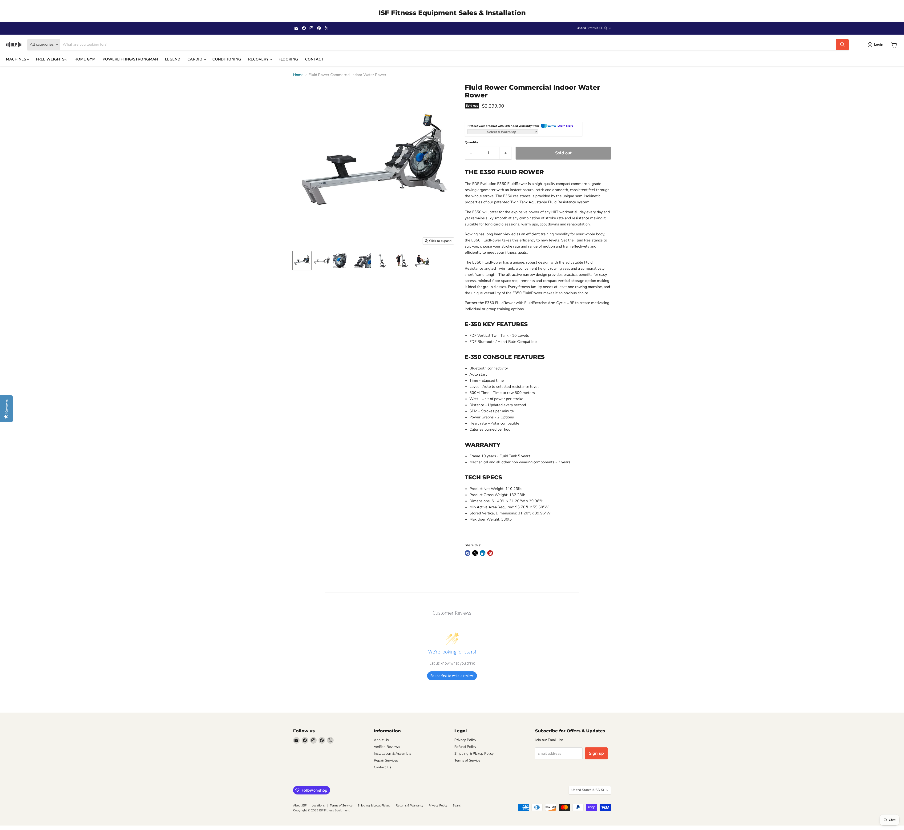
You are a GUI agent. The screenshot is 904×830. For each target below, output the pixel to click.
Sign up (596, 753)
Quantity (471, 142)
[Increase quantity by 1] (506, 153)
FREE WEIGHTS (50, 59)
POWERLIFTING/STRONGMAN (130, 59)
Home (298, 75)
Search (457, 805)
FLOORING (288, 59)
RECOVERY (259, 59)
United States (592, 28)
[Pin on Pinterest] (490, 553)
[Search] (842, 44)
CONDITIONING (226, 59)
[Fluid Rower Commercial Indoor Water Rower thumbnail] (302, 260)
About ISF (300, 805)
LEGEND (172, 59)
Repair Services (386, 760)
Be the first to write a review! (452, 676)
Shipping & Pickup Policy (474, 753)
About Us (381, 740)
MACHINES (16, 59)
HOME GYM (85, 59)
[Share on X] (475, 553)
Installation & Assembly (392, 753)
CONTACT (314, 59)
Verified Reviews (387, 746)
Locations (318, 805)
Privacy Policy (465, 740)
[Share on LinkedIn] (482, 553)
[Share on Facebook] (467, 553)
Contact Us (382, 767)
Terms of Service (467, 760)
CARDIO (195, 59)
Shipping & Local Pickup (374, 805)
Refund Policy (465, 746)
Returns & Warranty (409, 805)
